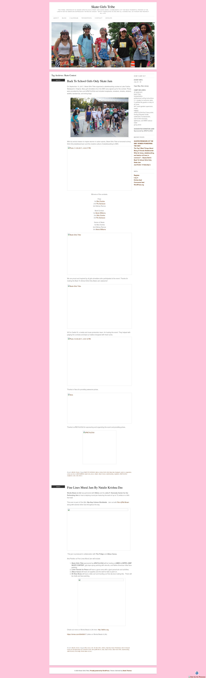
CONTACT (98, 18)
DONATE (108, 18)
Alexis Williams (100, 213)
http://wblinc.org (103, 630)
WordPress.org (139, 185)
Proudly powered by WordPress (99, 671)
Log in (136, 178)
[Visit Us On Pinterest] (196, 677)
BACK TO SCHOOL (89, 472)
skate (103, 649)
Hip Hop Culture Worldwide (113, 648)
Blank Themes (127, 671)
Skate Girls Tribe (103, 6)
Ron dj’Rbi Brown (123, 502)
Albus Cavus (87, 648)
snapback (116, 474)
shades (96, 474)
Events (77, 472)
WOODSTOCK (86, 18)
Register (136, 175)
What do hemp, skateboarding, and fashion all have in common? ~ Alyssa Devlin (144, 155)
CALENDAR (74, 18)
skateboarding (110, 474)
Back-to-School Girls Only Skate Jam (105, 472)
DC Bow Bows (97, 648)
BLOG (64, 18)
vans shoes (79, 475)
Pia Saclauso (101, 204)
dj (71, 474)
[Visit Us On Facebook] (197, 675)
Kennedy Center (87, 649)
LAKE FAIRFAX (80, 474)
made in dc (87, 474)
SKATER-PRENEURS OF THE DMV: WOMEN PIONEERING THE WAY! (143, 143)
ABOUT (56, 18)
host (74, 474)
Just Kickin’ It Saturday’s (142, 165)
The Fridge (77, 651)
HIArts (104, 648)
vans (74, 475)
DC (92, 648)
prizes (92, 474)
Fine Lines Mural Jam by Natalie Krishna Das (95, 487)
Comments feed (139, 182)
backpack (117, 472)
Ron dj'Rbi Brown (96, 649)
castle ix (123, 472)
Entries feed (138, 180)
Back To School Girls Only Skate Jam (89, 81)
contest (69, 474)
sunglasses (70, 475)
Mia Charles (101, 201)
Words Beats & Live (86, 651)
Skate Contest (102, 474)
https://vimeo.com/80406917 (76, 634)
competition (128, 472)
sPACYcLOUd (123, 474)
